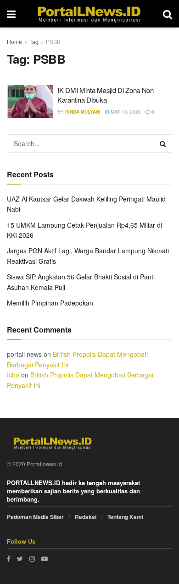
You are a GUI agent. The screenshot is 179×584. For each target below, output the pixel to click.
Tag (34, 41)
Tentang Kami (125, 517)
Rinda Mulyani (83, 112)
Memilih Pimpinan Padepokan (50, 302)
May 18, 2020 (125, 112)
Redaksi (85, 517)
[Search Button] (163, 143)
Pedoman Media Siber (35, 517)
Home (14, 41)
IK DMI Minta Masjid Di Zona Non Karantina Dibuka (105, 94)
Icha (13, 374)
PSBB (53, 41)
